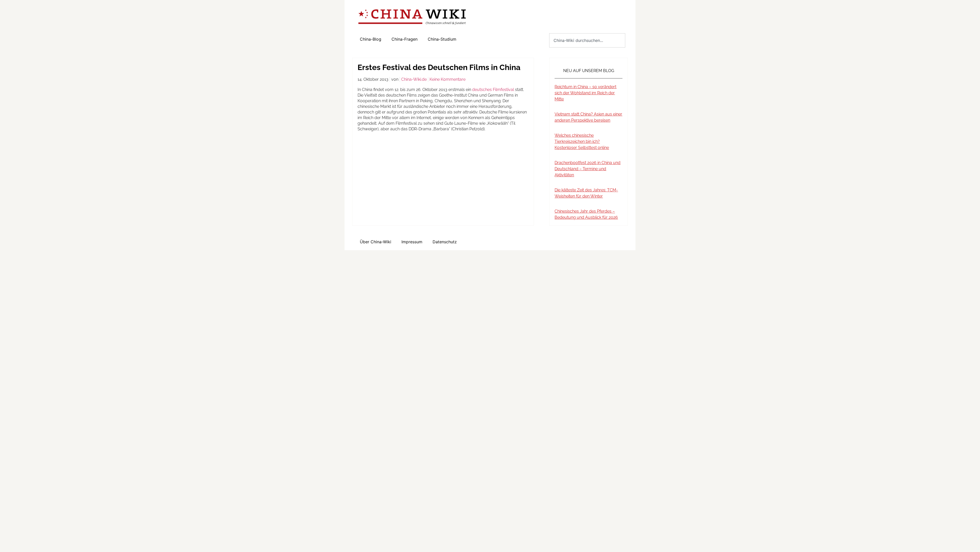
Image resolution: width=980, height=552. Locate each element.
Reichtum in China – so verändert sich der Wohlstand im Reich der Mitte (585, 92)
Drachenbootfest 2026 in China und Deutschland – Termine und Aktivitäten (587, 168)
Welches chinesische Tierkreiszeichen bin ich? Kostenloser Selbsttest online (582, 141)
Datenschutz (445, 241)
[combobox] (587, 40)
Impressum (411, 241)
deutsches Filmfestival (493, 89)
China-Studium (442, 39)
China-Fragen (404, 39)
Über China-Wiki (375, 241)
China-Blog (370, 39)
